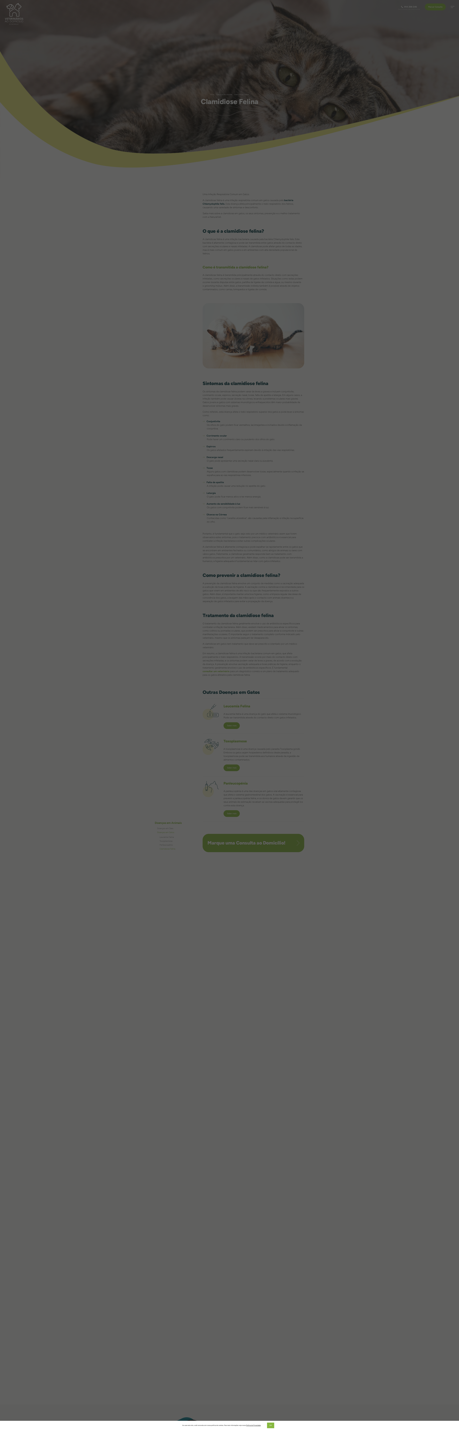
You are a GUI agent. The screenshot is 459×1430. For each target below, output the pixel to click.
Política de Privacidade (253, 1425)
